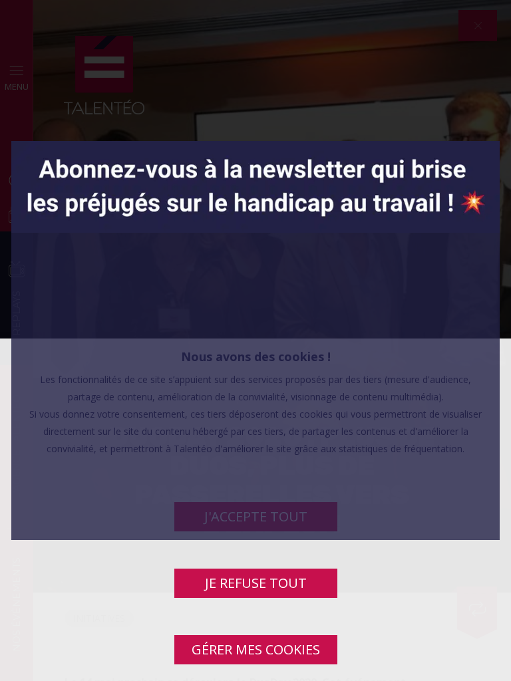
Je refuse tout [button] (256, 583)
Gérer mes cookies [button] (256, 649)
